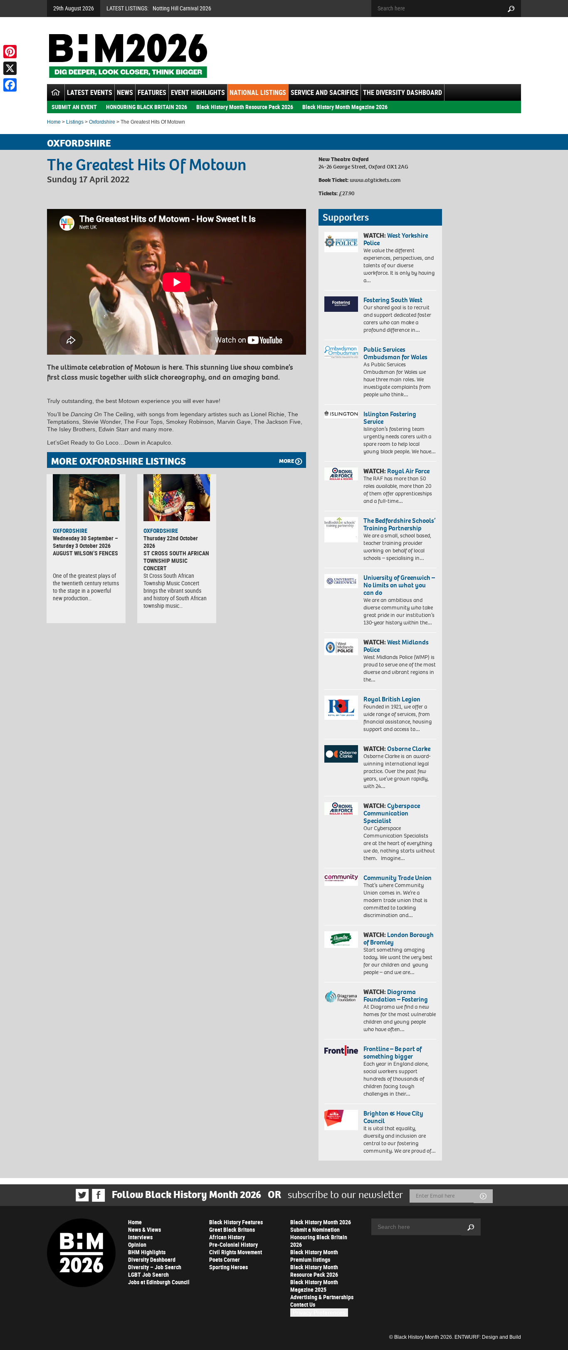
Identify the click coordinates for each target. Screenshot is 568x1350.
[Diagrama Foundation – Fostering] (341, 996)
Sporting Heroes (228, 1267)
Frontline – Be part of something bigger (392, 1052)
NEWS (125, 92)
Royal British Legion (391, 699)
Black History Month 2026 (320, 1222)
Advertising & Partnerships (321, 1297)
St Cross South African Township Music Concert (176, 560)
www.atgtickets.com (375, 180)
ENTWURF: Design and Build (487, 1337)
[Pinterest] (10, 51)
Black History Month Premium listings (314, 1255)
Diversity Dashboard (151, 1259)
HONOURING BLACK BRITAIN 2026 (146, 107)
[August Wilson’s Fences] (86, 497)
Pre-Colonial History (233, 1244)
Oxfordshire (102, 122)
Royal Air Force (408, 471)
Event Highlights (198, 92)
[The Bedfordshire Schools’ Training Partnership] (341, 529)
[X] (10, 68)
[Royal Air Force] (341, 474)
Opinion (137, 1244)
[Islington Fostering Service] (341, 414)
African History (227, 1237)
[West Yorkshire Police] (341, 242)
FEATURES (152, 92)
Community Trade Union (397, 877)
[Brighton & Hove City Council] (341, 1120)
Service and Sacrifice (324, 92)
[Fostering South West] (341, 304)
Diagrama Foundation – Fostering (395, 995)
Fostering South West (392, 300)
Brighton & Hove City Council (393, 1117)
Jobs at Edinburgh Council (159, 1282)
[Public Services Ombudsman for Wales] (341, 352)
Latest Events (89, 92)
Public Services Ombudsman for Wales (395, 353)
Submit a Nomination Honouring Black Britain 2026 (318, 1237)
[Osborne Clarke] (341, 754)
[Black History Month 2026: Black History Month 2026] (128, 56)
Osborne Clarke (408, 748)
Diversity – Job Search (154, 1267)
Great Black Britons (232, 1229)
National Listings (258, 92)
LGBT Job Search (148, 1274)
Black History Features (236, 1222)
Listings (75, 122)
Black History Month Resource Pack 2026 (244, 107)
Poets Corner (224, 1259)
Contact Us (302, 1304)
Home (54, 122)
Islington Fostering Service (389, 418)
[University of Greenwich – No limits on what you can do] (341, 581)
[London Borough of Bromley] (341, 939)
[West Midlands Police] (341, 647)
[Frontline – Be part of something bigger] (341, 1050)
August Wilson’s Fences (85, 553)
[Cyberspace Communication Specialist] (341, 808)
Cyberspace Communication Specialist (391, 813)
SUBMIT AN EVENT (74, 107)
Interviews (140, 1237)
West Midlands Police (396, 646)
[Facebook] (10, 85)
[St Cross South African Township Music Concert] (176, 497)
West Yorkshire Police (395, 239)
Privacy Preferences (319, 1312)
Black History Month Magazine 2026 (345, 107)
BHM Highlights (146, 1252)
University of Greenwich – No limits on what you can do (399, 585)
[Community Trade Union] (341, 880)
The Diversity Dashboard (402, 92)
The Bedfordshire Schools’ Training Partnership (399, 524)
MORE (286, 461)
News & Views (144, 1229)
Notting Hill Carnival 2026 (182, 8)
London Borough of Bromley (398, 938)
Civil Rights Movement (235, 1252)
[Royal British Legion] (341, 708)
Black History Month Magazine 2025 (314, 1285)
